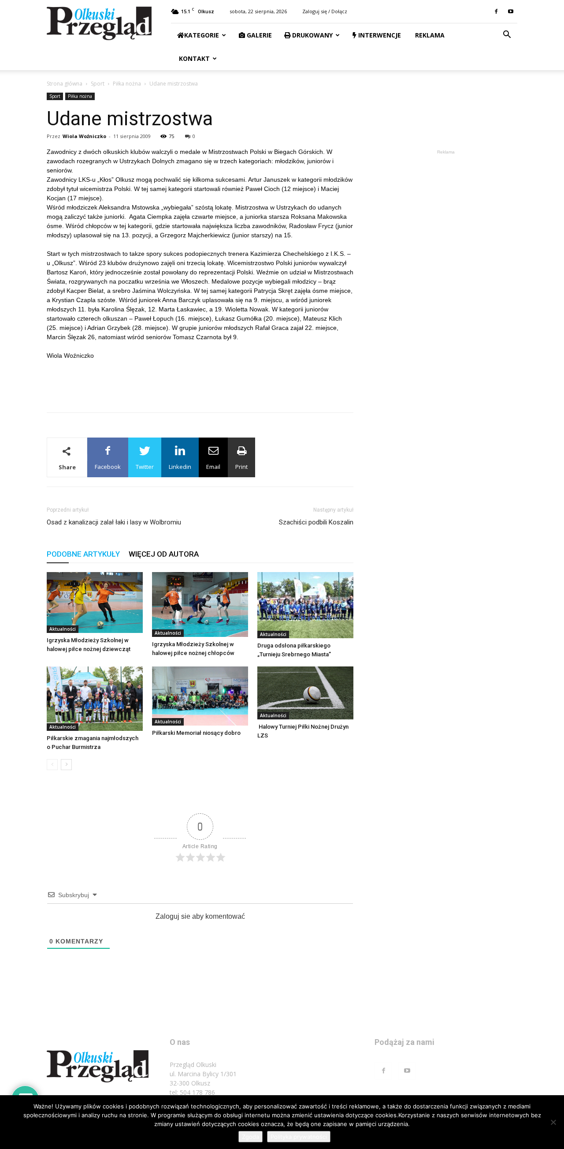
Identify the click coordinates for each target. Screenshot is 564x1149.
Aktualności (62, 629)
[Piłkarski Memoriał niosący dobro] (200, 696)
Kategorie (201, 35)
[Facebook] (496, 11)
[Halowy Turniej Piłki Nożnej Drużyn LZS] (305, 692)
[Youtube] (510, 11)
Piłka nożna (127, 83)
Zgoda (250, 1136)
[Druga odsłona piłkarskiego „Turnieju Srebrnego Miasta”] (305, 605)
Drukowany (311, 35)
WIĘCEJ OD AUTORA (164, 554)
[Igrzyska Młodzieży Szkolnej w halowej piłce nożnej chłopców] (200, 604)
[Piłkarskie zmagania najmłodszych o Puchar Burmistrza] (95, 698)
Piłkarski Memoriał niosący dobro (196, 733)
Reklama (429, 35)
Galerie (258, 35)
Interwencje (378, 35)
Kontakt (193, 58)
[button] (506, 35)
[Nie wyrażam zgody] (553, 1122)
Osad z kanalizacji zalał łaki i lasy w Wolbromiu (114, 522)
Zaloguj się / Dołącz (324, 11)
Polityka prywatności (299, 1136)
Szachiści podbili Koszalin (316, 522)
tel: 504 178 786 (192, 1092)
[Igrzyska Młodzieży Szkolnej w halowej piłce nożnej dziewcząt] (95, 602)
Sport (97, 83)
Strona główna (64, 83)
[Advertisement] (200, 383)
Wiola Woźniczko (84, 136)
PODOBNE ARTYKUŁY (83, 554)
